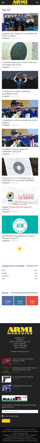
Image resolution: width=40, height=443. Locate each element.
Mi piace (7, 296)
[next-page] (27, 248)
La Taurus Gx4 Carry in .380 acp (23, 377)
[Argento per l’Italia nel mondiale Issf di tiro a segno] (20, 22)
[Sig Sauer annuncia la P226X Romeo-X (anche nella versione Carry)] (6, 370)
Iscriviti (32, 296)
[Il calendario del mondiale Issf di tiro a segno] (20, 109)
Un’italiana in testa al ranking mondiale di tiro (16, 92)
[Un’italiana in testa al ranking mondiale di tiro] (20, 80)
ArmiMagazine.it (6, 38)
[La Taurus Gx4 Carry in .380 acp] (6, 379)
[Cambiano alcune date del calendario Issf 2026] (20, 138)
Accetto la (6, 416)
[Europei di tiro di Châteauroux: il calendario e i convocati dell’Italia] (20, 167)
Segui (20, 296)
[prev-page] (12, 248)
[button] (3, 2)
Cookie (30, 441)
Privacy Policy (14, 416)
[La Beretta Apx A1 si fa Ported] (6, 388)
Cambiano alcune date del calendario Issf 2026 (15, 150)
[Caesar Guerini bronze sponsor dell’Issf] (20, 196)
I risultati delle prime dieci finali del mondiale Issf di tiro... (19, 63)
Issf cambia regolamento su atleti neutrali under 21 (18, 237)
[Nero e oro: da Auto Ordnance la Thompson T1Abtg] (6, 361)
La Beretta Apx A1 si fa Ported (22, 386)
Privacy (35, 441)
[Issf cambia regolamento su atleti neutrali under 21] (20, 225)
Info (27, 441)
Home (3, 7)
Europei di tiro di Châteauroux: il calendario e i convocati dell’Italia (18, 179)
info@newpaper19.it (23, 351)
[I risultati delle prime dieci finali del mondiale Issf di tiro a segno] (20, 51)
